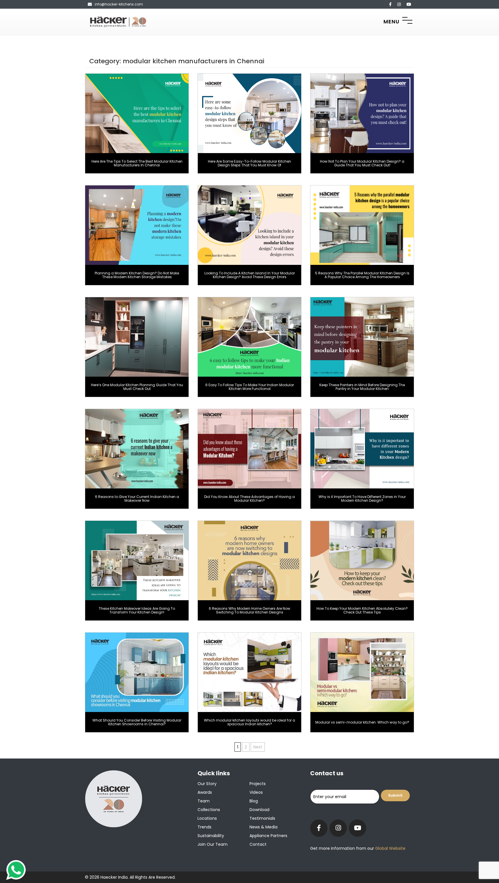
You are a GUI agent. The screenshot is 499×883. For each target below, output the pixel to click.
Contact (258, 844)
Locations (207, 818)
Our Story (207, 784)
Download (259, 810)
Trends (204, 827)
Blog (254, 801)
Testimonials (262, 818)
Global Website (389, 848)
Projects (258, 784)
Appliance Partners (268, 836)
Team (204, 801)
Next (257, 747)
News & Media (264, 827)
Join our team (213, 844)
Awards (205, 792)
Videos (256, 792)
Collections (209, 810)
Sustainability (211, 836)
